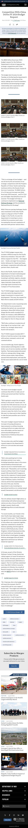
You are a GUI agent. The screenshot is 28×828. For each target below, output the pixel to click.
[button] (25, 5)
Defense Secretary (14, 618)
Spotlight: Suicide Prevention (10, 494)
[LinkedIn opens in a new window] (18, 815)
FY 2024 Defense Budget (13, 612)
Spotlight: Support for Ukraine (11, 578)
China (14, 625)
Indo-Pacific (5, 631)
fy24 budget (5, 625)
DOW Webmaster (12, 33)
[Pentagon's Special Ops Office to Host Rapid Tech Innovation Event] (14, 739)
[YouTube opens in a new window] (23, 815)
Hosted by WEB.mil (14, 826)
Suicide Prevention (19, 635)
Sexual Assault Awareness (8, 641)
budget (20, 622)
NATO (9, 571)
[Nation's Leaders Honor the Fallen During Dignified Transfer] (14, 714)
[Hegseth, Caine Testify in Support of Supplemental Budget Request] (14, 764)
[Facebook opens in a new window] (9, 815)
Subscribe (14, 666)
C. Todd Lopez (16, 20)
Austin (4, 618)
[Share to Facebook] (10, 25)
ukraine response (7, 635)
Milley (4, 622)
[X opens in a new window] (5, 815)
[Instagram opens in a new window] (14, 815)
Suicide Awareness (7, 638)
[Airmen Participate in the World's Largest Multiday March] (14, 688)
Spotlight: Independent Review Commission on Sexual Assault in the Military (14, 452)
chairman (12, 622)
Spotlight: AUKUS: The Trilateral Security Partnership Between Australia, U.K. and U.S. (14, 547)
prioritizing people (7, 644)
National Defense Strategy (9, 628)
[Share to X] (14, 25)
